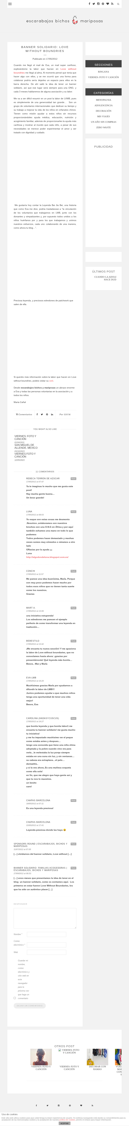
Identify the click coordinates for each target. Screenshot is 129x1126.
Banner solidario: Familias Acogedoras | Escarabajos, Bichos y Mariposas (40, 869)
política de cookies (67, 1120)
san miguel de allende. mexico (25, 446)
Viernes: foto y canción (25, 437)
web (51, 380)
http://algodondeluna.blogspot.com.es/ (47, 557)
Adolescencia (104, 105)
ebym (67, 414)
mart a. (31, 608)
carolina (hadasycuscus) (42, 718)
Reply (73, 478)
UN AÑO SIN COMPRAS (103, 122)
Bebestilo (32, 641)
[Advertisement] (103, 196)
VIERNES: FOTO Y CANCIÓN (103, 77)
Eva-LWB (31, 678)
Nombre (18, 934)
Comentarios (24, 414)
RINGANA (103, 71)
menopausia (103, 100)
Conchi (30, 571)
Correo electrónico (19, 943)
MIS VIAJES (103, 116)
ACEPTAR (64, 1123)
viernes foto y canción (25, 455)
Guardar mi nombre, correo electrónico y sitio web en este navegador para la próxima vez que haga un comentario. (24, 979)
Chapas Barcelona (38, 800)
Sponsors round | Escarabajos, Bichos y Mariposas (40, 845)
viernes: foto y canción (69, 1067)
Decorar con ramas (97, 1067)
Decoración (103, 111)
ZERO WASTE (103, 127)
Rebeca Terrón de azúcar (43, 478)
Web (16, 952)
